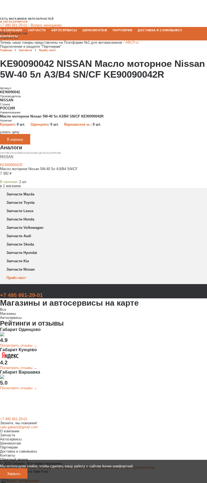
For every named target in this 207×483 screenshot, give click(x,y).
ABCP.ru (132, 42)
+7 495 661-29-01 (21, 295)
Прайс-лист (47, 50)
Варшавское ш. (77, 124)
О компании (11, 30)
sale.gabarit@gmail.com (19, 427)
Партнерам (122, 30)
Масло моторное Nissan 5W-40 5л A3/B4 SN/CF (39, 169)
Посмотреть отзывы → (18, 345)
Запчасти (37, 30)
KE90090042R (11, 165)
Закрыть (13, 474)
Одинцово (39, 124)
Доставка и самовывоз (160, 30)
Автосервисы (64, 30)
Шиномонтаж (94, 30)
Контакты (9, 36)
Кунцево (7, 124)
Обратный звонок (14, 459)
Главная (6, 50)
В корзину (15, 139)
